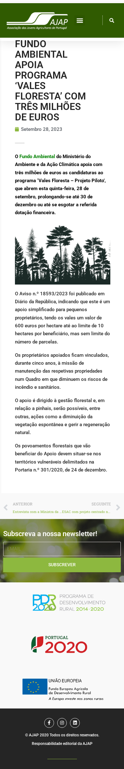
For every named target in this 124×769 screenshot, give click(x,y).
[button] (79, 20)
